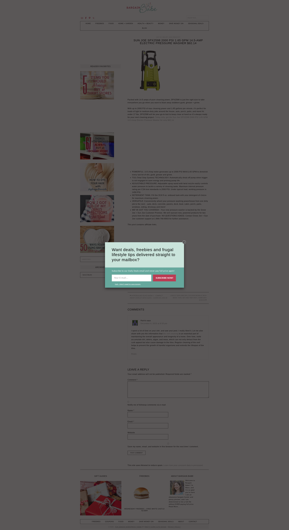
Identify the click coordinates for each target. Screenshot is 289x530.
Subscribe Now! (164, 278)
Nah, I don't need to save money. (128, 284)
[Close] (184, 242)
